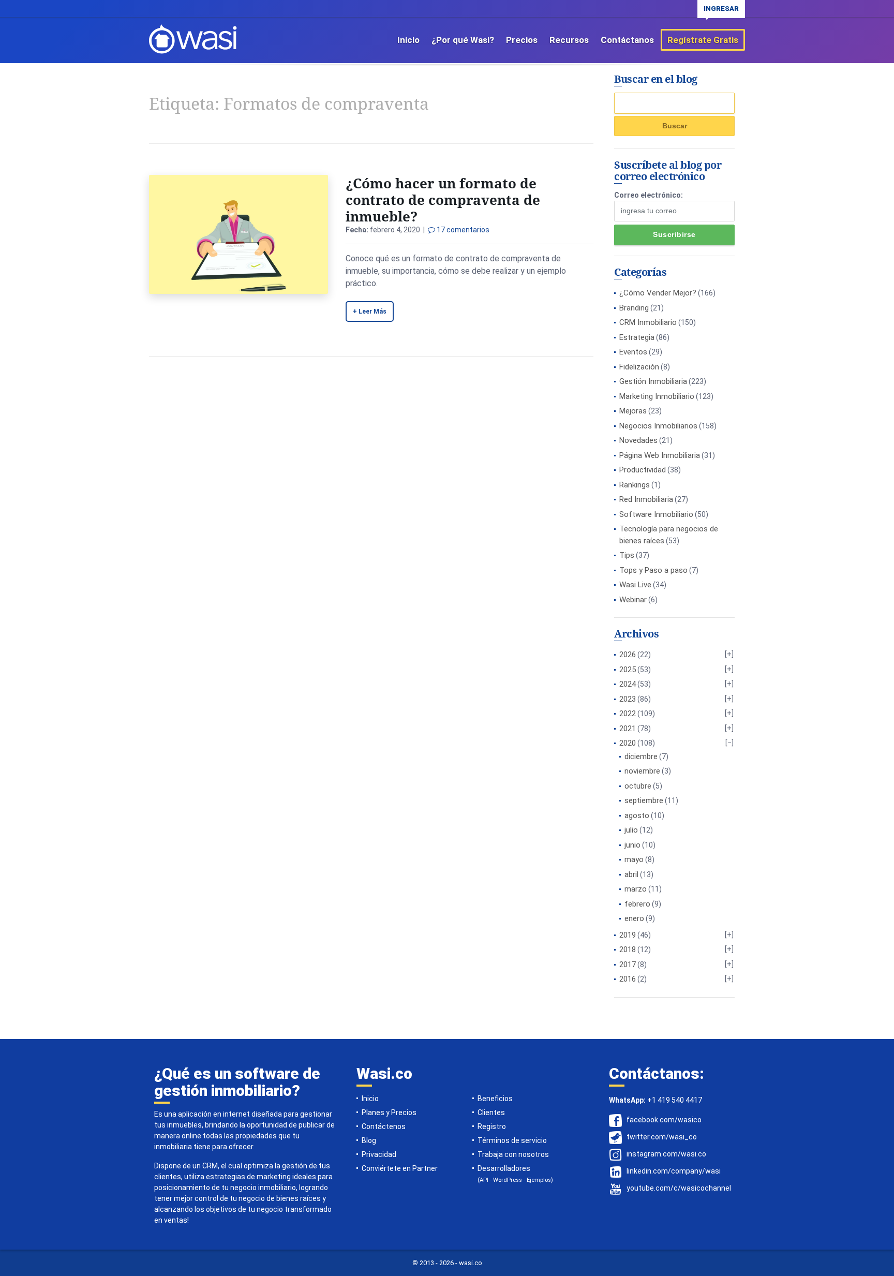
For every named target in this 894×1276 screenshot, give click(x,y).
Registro (492, 1126)
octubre (637, 786)
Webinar (633, 599)
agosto (636, 815)
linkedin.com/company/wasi (674, 1171)
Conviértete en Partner (400, 1168)
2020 (627, 743)
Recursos (569, 40)
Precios (522, 40)
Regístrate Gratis (702, 40)
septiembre (643, 800)
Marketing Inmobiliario (656, 396)
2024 (627, 684)
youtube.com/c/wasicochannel (679, 1188)
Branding (634, 308)
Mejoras (633, 411)
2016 (627, 979)
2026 (627, 654)
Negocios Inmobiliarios (658, 426)
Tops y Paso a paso (653, 570)
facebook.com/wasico (664, 1120)
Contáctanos (627, 40)
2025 (627, 669)
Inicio (408, 40)
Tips (626, 555)
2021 (627, 728)
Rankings (634, 484)
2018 (627, 949)
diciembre (641, 756)
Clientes (491, 1112)
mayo (634, 859)
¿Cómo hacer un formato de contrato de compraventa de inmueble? (443, 200)
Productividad (642, 469)
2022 (627, 713)
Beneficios (495, 1098)
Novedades (638, 440)
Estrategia (636, 337)
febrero (637, 904)
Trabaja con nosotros (513, 1154)
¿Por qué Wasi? (462, 40)
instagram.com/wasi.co (666, 1154)
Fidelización (639, 367)
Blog (369, 1140)
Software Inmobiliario (656, 514)
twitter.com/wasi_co (662, 1137)
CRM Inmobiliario (648, 322)
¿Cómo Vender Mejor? (657, 293)
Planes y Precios (389, 1112)
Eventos (633, 352)
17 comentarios (462, 230)
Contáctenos (384, 1126)
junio (632, 845)
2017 (627, 964)
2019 (627, 935)
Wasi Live (635, 584)
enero (634, 918)
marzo (635, 889)
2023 (627, 699)
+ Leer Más (369, 311)
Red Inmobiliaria (646, 499)
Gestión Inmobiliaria (653, 381)
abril (631, 874)
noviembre (642, 771)
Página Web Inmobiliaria (659, 455)
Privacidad (379, 1154)
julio (631, 830)
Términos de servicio (512, 1140)
